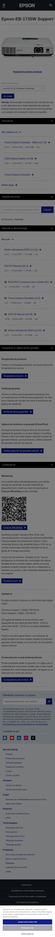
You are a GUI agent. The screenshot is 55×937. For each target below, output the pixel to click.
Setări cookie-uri (27, 934)
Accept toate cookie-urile (27, 922)
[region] (27, 921)
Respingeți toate (27, 928)
